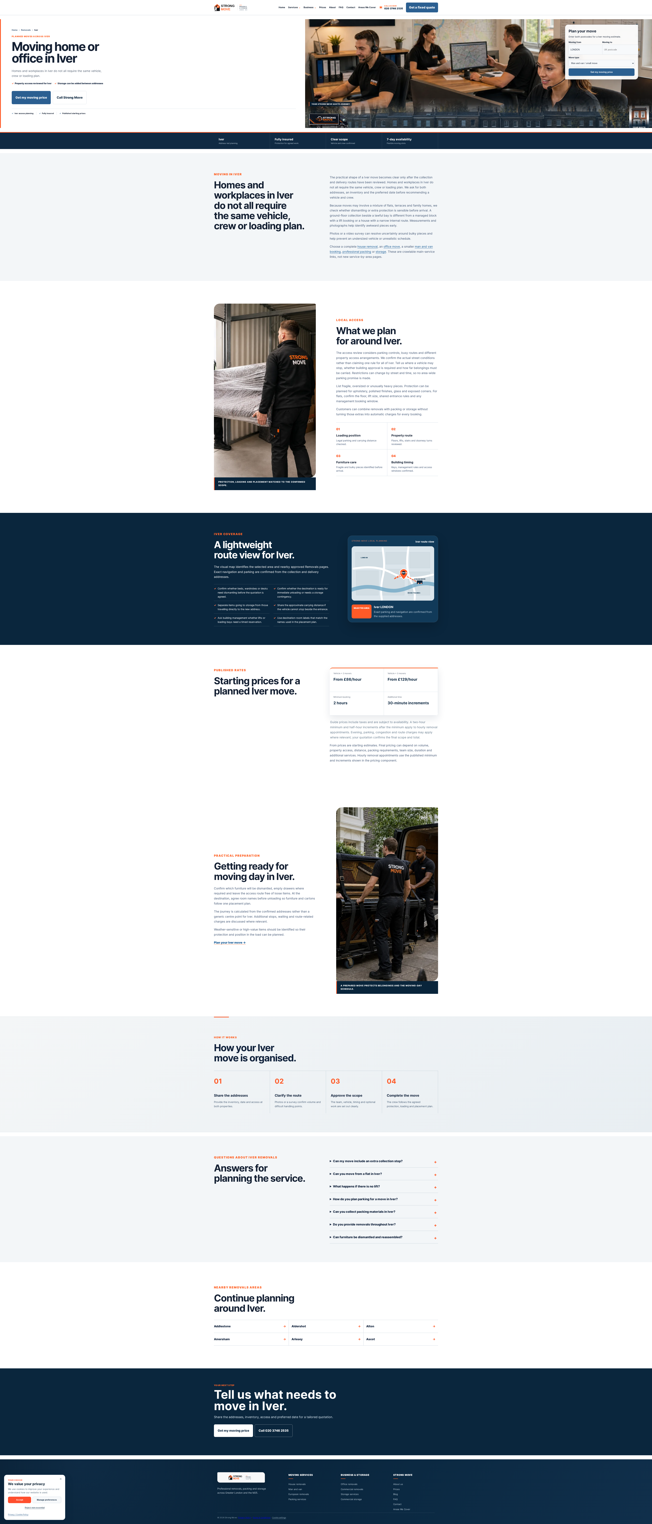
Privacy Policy (244, 1517)
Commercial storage (351, 1499)
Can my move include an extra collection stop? (368, 1161)
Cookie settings (279, 1517)
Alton (400, 1326)
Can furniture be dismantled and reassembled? (367, 1237)
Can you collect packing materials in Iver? (364, 1211)
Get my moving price (31, 97)
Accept (19, 1500)
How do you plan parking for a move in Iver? (365, 1199)
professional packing (356, 251)
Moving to (607, 42)
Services (293, 7)
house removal (367, 246)
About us (398, 1484)
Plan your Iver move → (230, 942)
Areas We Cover (367, 7)
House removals (297, 1484)
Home (282, 7)
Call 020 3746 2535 (274, 1430)
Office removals (349, 1484)
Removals (26, 30)
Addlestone (250, 1326)
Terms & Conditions (261, 1517)
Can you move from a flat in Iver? (357, 1174)
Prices (322, 7)
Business (308, 7)
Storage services (350, 1494)
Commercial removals (352, 1489)
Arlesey (326, 1339)
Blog (395, 1494)
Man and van (295, 1489)
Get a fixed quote (422, 7)
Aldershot (326, 1326)
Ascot (400, 1339)
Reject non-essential (35, 1508)
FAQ (341, 7)
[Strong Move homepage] (232, 7)
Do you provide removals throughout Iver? (364, 1224)
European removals (298, 1494)
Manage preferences (47, 1500)
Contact (350, 7)
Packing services (297, 1499)
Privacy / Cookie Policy (18, 1514)
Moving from (575, 42)
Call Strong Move (70, 97)
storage (381, 251)
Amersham (250, 1339)
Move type (574, 57)
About (332, 7)
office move (392, 246)
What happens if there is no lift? (356, 1186)
